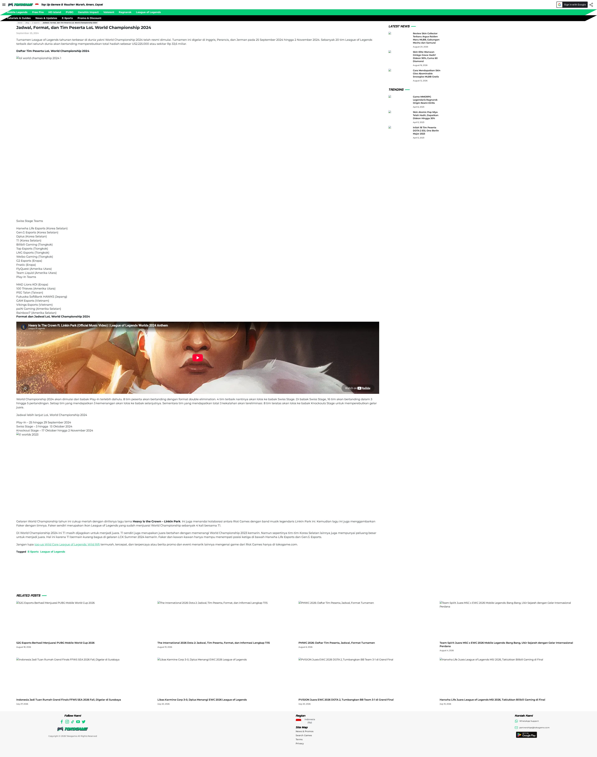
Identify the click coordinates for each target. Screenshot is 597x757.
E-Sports (35, 23)
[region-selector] (37, 4)
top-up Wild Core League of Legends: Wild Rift (67, 544)
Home (20, 23)
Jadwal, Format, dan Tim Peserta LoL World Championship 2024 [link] (69, 23)
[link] (20, 23)
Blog (27, 23)
